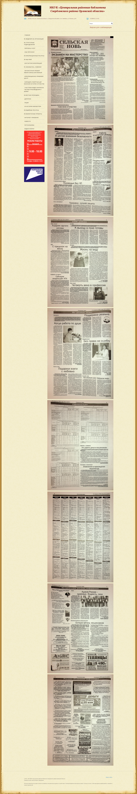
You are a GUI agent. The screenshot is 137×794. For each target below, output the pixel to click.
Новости (27, 121)
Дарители (27, 99)
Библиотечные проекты (33, 114)
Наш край (28, 59)
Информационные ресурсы (34, 55)
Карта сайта (109, 777)
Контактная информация (33, 63)
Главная (27, 35)
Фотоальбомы (29, 125)
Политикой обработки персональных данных (74, 783)
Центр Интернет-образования (38, 780)
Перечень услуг (29, 48)
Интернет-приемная (31, 117)
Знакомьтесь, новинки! (33, 67)
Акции (26, 102)
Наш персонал (29, 52)
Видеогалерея (29, 128)
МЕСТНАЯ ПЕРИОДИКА (32, 95)
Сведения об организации (34, 39)
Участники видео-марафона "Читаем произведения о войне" (34, 89)
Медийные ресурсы (32, 110)
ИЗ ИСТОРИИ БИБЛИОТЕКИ (32, 106)
